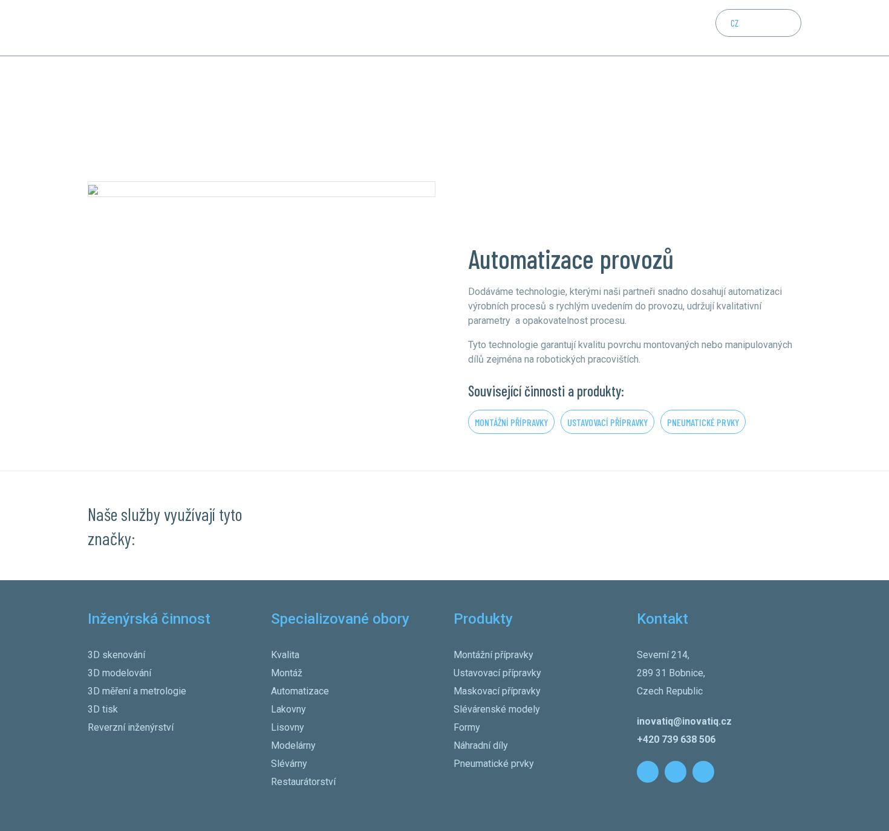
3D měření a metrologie (137, 691)
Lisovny (287, 727)
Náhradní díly (481, 745)
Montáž (286, 673)
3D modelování (119, 673)
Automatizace (300, 691)
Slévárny (289, 763)
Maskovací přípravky (497, 691)
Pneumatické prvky (703, 422)
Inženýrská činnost (296, 27)
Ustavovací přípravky (607, 422)
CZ (734, 22)
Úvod (243, 27)
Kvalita (285, 655)
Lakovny (288, 709)
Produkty (442, 27)
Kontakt (530, 27)
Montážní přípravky (511, 422)
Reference (487, 27)
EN (758, 22)
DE (782, 22)
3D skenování (116, 655)
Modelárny (293, 745)
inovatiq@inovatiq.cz (684, 721)
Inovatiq (101, 103)
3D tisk (103, 709)
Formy (467, 727)
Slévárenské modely (497, 709)
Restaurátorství (303, 781)
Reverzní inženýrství (131, 727)
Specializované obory (377, 27)
